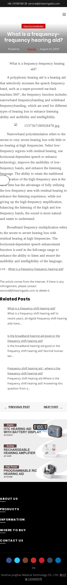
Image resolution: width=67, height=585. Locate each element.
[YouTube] (33, 560)
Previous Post (19, 407)
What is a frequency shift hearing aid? (31, 308)
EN (33, 568)
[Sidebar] (4, 180)
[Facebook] (9, 560)
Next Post (51, 407)
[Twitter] (17, 560)
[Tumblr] (50, 560)
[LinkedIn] (58, 560)
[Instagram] (25, 560)
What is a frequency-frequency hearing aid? (35, 269)
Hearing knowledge (33, 26)
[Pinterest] (41, 560)
